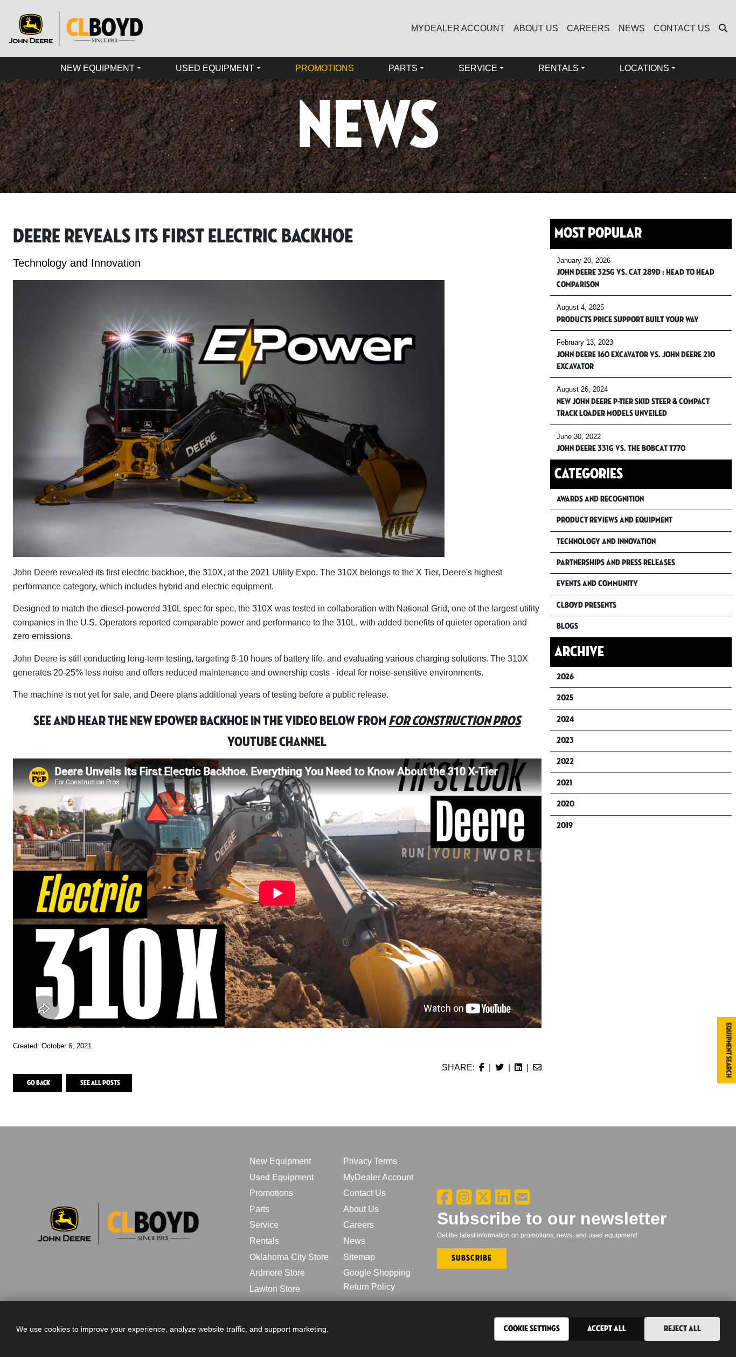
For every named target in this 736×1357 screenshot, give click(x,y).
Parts (259, 1209)
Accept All (606, 1329)
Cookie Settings (532, 1329)
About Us (361, 1209)
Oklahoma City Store (289, 1257)
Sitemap (359, 1257)
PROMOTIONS (324, 68)
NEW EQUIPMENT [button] (97, 68)
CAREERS (588, 28)
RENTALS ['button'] (558, 68)
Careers (358, 1224)
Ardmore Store (277, 1272)
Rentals (264, 1240)
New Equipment (280, 1161)
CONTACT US (682, 28)
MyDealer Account (378, 1177)
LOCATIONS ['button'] (644, 68)
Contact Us (364, 1193)
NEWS (632, 28)
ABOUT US (535, 28)
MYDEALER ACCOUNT (458, 28)
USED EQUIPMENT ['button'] (215, 68)
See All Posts (100, 1083)
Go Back (38, 1083)
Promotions (271, 1193)
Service (264, 1224)
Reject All (682, 1329)
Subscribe (472, 1258)
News (354, 1240)
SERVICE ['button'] (478, 68)
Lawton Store (274, 1288)
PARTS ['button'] (403, 68)
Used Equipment (281, 1177)
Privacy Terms (370, 1161)
